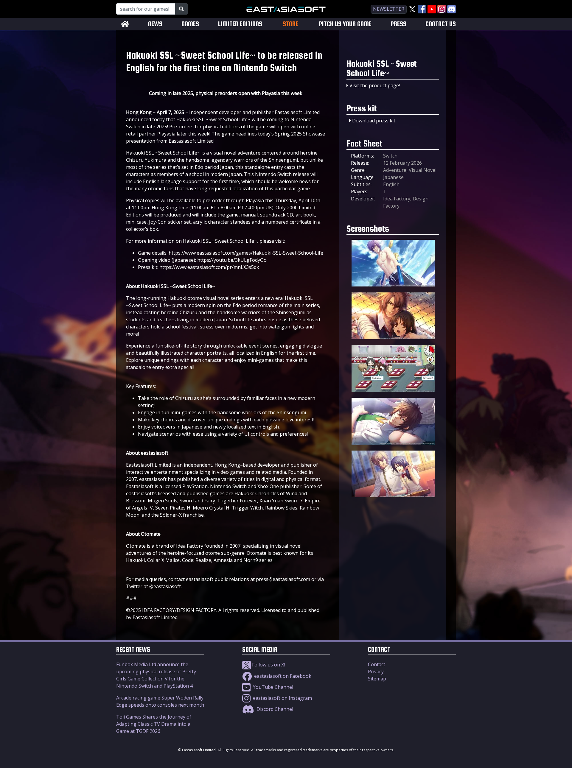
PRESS (398, 24)
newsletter (388, 9)
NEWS (155, 24)
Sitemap (377, 678)
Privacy (376, 671)
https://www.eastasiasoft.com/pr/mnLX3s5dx (209, 267)
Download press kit (373, 120)
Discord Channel (274, 709)
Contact (376, 664)
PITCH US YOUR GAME (345, 24)
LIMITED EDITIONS (240, 24)
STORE (290, 24)
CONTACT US (440, 24)
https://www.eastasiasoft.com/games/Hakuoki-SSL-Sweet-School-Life (246, 253)
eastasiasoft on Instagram (282, 698)
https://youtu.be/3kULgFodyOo (232, 260)
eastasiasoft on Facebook (282, 676)
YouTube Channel (272, 687)
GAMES (190, 24)
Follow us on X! (268, 664)
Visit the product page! (374, 85)
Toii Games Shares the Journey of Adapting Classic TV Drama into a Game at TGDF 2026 (153, 724)
